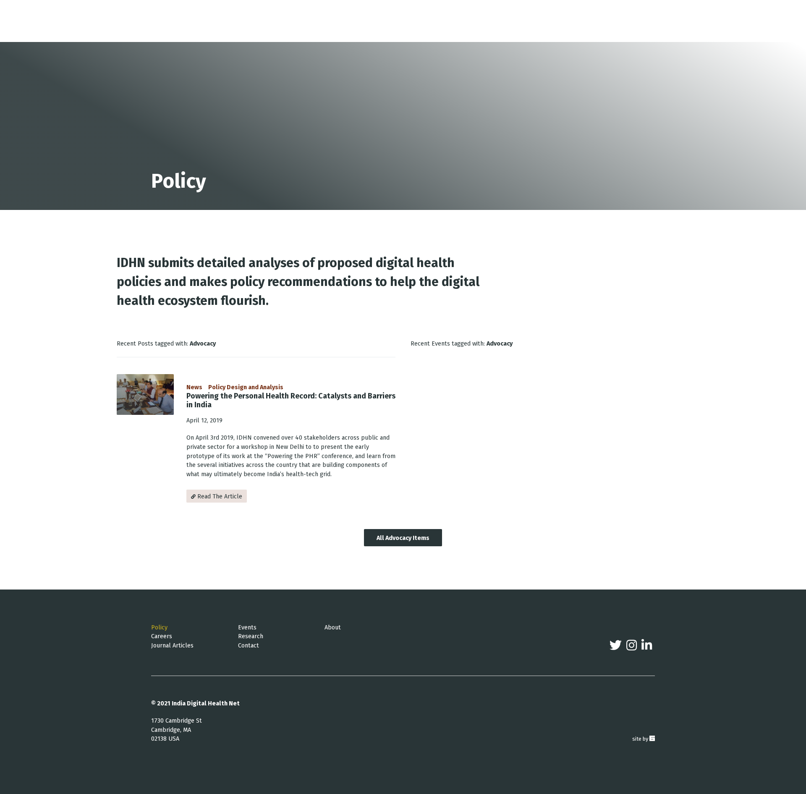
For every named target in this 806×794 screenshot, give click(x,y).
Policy (159, 627)
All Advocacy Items (403, 538)
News (194, 387)
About (332, 627)
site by (643, 739)
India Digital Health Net (206, 703)
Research (250, 636)
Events (247, 627)
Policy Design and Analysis (245, 387)
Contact (248, 645)
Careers (161, 636)
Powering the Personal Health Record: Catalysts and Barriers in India (290, 400)
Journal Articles (172, 645)
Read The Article (219, 496)
